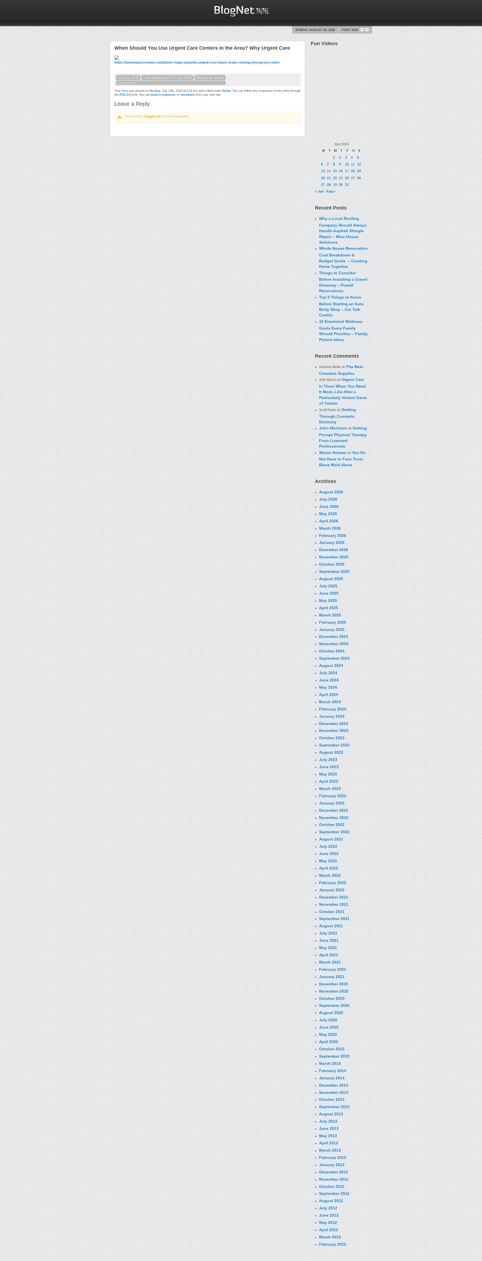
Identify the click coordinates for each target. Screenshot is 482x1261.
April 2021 (328, 955)
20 (323, 178)
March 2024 (330, 702)
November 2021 (333, 904)
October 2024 (331, 651)
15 (335, 171)
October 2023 (331, 738)
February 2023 (332, 796)
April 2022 (328, 868)
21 (329, 178)
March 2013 (330, 1150)
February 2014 (332, 1070)
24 (347, 178)
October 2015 (331, 1049)
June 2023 (329, 767)
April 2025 (328, 608)
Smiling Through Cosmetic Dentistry (337, 415)
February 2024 (332, 709)
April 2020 (328, 1041)
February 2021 (332, 969)
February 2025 (332, 622)
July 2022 (328, 846)
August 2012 (331, 1200)
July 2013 (328, 1121)
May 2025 (328, 600)
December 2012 (333, 1172)
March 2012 (330, 1237)
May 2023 (328, 774)
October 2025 (331, 564)
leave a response (163, 94)
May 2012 (328, 1222)
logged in (152, 116)
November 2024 (333, 644)
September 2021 (334, 918)
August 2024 (331, 665)
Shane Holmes (332, 452)
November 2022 (333, 817)
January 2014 (331, 1078)
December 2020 (333, 984)
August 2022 (331, 839)
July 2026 (328, 499)
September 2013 (334, 1106)
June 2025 (329, 593)
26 (359, 178)
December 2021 (333, 897)
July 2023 (328, 759)
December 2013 (333, 1085)
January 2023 (331, 803)
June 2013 (329, 1128)
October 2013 (331, 1099)
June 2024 (329, 680)
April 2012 (328, 1230)
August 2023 (331, 752)
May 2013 (328, 1135)
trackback (187, 94)
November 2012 (333, 1179)
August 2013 (331, 1114)
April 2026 (328, 521)
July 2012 (328, 1208)
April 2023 (328, 781)
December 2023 (333, 723)
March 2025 (330, 615)
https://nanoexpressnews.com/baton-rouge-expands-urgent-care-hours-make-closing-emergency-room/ (196, 62)
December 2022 (333, 810)
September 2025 (334, 571)
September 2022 (334, 832)
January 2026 (331, 542)
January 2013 (331, 1164)
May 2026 (328, 513)
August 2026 (331, 492)
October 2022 (331, 824)
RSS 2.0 (125, 94)
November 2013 (333, 1092)
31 (347, 185)
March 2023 (330, 788)
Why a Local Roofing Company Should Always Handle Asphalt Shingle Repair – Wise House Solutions (343, 230)
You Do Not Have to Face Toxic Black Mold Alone (342, 458)
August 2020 (331, 1012)
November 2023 (333, 730)
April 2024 (328, 694)
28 (329, 185)
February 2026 (332, 535)
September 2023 (334, 745)
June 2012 (329, 1215)
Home (226, 90)
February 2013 (332, 1157)
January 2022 (331, 890)
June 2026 (329, 506)
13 (323, 171)
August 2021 (331, 926)
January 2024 (331, 716)
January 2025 (331, 629)
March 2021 (330, 962)
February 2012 (332, 1244)
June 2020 (329, 1027)
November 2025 (333, 557)
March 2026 (330, 528)
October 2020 (331, 998)
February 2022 (332, 882)
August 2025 (331, 579)
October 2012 (331, 1186)
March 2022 (330, 875)
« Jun (319, 191)
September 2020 (334, 1005)
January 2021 (331, 976)
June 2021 (329, 940)
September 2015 (334, 1056)
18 (353, 171)
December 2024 (333, 636)
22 (335, 178)
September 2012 (334, 1193)
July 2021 (328, 933)
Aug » (330, 191)
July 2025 (328, 586)
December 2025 (333, 549)
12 (359, 164)
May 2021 (328, 947)
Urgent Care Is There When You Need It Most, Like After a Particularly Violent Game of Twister (343, 391)
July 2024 (328, 673)
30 (341, 185)
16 (341, 171)
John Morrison (333, 428)
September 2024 (334, 658)
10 (347, 164)
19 (359, 171)
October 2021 (331, 911)
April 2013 (328, 1143)
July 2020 (328, 1020)
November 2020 (333, 991)
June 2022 (329, 853)
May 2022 (328, 861)
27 (323, 185)
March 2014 (330, 1063)
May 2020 (328, 1034)
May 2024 (328, 687)
